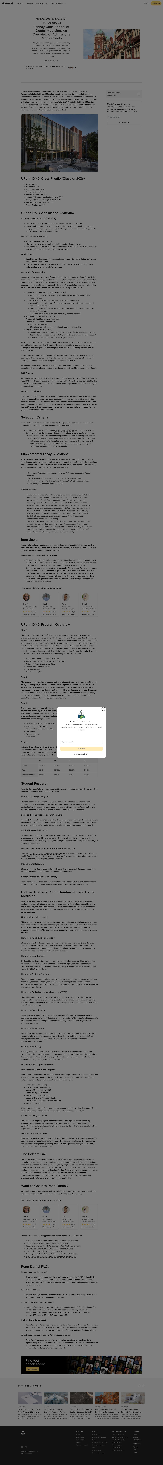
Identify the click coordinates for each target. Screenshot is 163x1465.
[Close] (103, 708)
